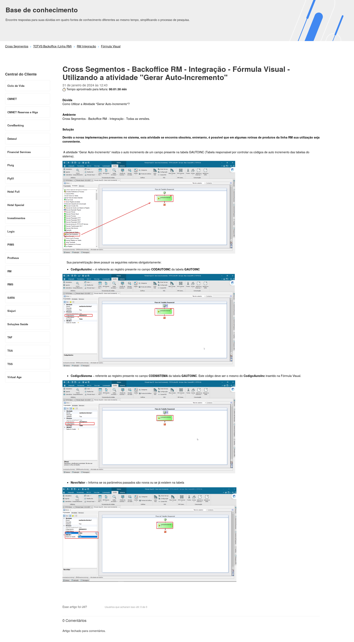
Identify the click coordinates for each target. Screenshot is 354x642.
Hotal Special (15, 205)
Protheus (13, 258)
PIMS (10, 244)
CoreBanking (15, 125)
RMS (10, 284)
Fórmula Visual (110, 46)
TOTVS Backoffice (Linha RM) (52, 46)
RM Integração (86, 46)
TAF (9, 337)
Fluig (10, 165)
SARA (11, 298)
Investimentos (16, 218)
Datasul (12, 139)
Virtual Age (14, 377)
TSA (10, 350)
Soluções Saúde (17, 324)
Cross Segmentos (16, 46)
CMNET (12, 99)
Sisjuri (11, 311)
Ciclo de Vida (15, 86)
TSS (10, 364)
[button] (92, 607)
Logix (11, 231)
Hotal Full (13, 191)
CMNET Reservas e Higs (22, 112)
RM (9, 271)
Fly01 (10, 178)
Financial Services (19, 152)
